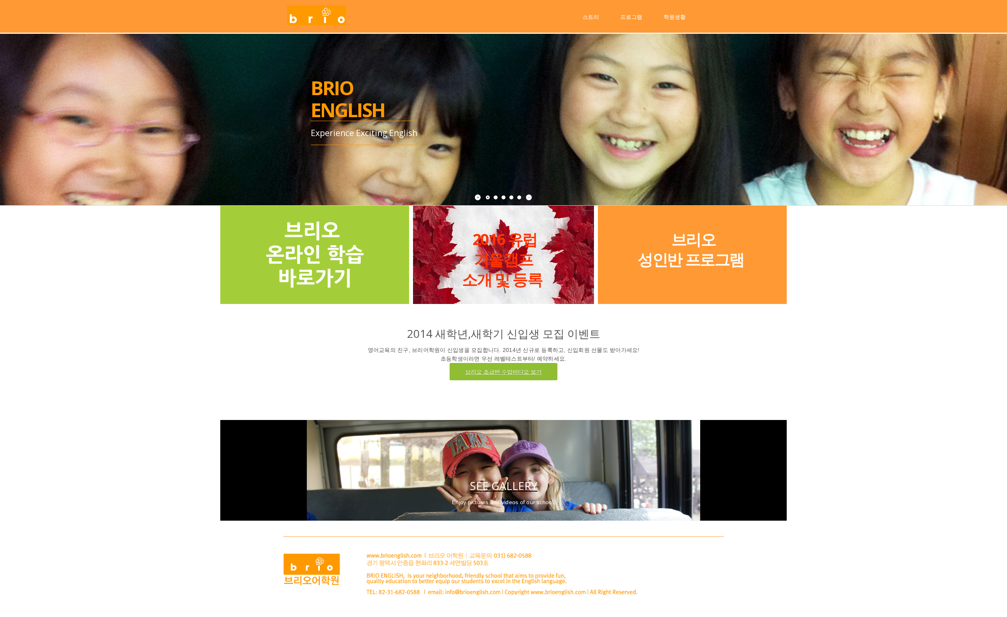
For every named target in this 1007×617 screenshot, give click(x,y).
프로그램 (631, 17)
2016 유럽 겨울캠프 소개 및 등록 (502, 259)
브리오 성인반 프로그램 (691, 249)
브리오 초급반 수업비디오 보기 (503, 371)
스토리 (591, 17)
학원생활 (675, 17)
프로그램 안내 (320, 166)
